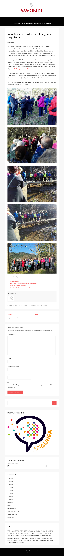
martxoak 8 (25, 538)
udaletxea (50, 540)
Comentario (11, 334)
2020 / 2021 (10, 484)
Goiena (49, 533)
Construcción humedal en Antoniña (20, 288)
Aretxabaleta (23, 530)
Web (8, 374)
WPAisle (30, 552)
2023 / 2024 (10, 493)
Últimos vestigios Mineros (18, 285)
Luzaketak (10, 538)
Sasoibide (32, 10)
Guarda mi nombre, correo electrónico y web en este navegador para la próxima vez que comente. (31, 386)
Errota (51, 532)
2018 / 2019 (10, 478)
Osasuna (9, 540)
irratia (27, 535)
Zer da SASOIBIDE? (15, 19)
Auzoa (9, 532)
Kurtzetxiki (10, 537)
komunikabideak (34, 535)
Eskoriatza (10, 533)
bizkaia (31, 532)
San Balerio (27, 540)
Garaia (25, 533)
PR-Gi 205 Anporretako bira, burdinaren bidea (23, 283)
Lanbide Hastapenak (20, 537)
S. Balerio (20, 540)
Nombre (10, 358)
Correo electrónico (13, 366)
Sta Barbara (42, 540)
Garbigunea (31, 533)
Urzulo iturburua (18, 542)
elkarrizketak (38, 532)
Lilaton (47, 537)
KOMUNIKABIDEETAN (13, 511)
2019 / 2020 (14, 305)
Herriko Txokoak (19, 535)
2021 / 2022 (10, 487)
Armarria (31, 530)
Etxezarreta (18, 533)
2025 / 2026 (10, 499)
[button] (11, 466)
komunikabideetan (46, 535)
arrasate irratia (39, 530)
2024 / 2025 (10, 496)
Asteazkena (49, 530)
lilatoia (42, 537)
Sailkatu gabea (11, 517)
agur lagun (10, 502)
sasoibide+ (35, 540)
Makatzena (17, 538)
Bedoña (14, 532)
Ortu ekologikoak (47, 538)
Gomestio (10, 535)
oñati (15, 540)
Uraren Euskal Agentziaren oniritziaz (20, 69)
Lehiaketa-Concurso (42, 305)
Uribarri (9, 542)
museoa (32, 538)
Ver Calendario (42, 466)
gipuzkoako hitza (41, 533)
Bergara (20, 532)
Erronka (45, 532)
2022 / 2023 (10, 490)
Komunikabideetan (48, 19)
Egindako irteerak (28, 19)
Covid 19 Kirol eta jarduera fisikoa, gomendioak (27, 23)
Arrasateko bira (15, 281)
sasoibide (17, 31)
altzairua (34, 305)
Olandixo (38, 538)
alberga (9, 530)
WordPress (40, 552)
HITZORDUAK (47, 23)
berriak (38, 19)
